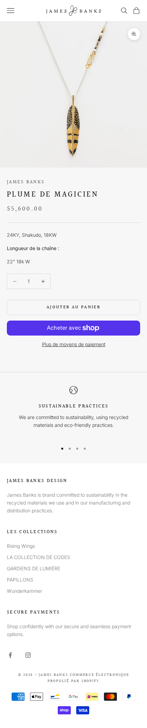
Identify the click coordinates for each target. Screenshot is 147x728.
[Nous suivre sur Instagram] (28, 655)
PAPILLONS (20, 580)
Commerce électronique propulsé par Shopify (88, 678)
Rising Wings (21, 546)
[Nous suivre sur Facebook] (10, 655)
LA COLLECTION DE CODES (38, 557)
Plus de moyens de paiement (73, 344)
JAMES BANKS (25, 182)
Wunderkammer (24, 591)
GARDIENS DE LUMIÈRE (33, 568)
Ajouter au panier (73, 307)
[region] (73, 411)
